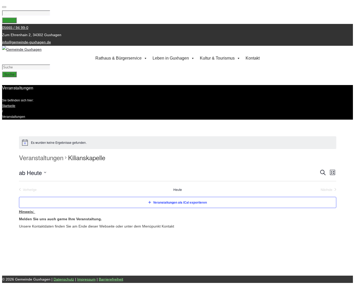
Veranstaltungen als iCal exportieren (180, 202)
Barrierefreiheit (111, 279)
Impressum (86, 279)
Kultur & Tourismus (217, 58)
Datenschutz (64, 279)
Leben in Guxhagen (171, 58)
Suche (9, 20)
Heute (177, 189)
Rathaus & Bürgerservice (118, 58)
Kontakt (253, 58)
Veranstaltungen (41, 157)
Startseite (8, 106)
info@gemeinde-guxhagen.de (26, 42)
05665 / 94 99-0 (15, 27)
